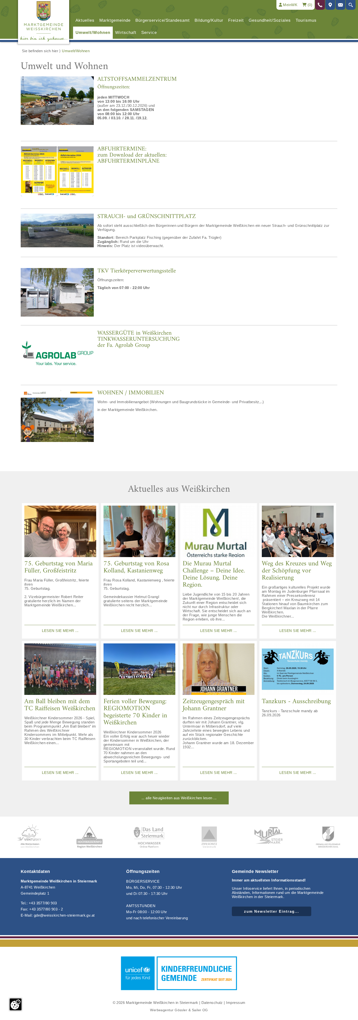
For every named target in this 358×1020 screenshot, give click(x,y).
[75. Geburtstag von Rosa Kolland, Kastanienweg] (139, 532)
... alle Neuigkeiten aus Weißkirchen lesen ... (179, 798)
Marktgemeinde (115, 20)
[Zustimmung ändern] (15, 1004)
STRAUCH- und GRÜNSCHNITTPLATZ (146, 216)
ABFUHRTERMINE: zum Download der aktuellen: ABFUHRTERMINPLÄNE (132, 155)
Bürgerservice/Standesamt (162, 20)
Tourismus (306, 20)
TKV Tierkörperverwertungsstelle (136, 271)
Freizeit (236, 20)
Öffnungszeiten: (113, 86)
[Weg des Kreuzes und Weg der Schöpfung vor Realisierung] (298, 532)
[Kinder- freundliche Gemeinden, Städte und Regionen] (179, 991)
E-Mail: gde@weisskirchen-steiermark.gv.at (58, 915)
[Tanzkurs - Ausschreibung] (298, 669)
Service (149, 32)
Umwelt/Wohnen (92, 32)
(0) (309, 5)
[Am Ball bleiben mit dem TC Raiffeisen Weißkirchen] (60, 669)
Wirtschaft (125, 32)
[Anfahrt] (330, 5)
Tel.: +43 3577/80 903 (39, 903)
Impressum (235, 1002)
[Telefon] (320, 5)
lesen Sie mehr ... (60, 631)
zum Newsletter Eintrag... (271, 911)
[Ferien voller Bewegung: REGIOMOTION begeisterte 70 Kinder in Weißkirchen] (139, 669)
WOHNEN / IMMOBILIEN (130, 393)
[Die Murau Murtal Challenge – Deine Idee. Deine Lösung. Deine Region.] (218, 532)
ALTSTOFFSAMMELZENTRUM (137, 79)
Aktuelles (84, 20)
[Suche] (351, 5)
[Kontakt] (340, 5)
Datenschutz (212, 1002)
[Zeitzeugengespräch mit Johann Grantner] (218, 669)
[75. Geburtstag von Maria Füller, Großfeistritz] (60, 532)
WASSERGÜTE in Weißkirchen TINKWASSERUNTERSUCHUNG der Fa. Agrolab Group (138, 339)
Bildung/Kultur (209, 20)
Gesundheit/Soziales (270, 20)
